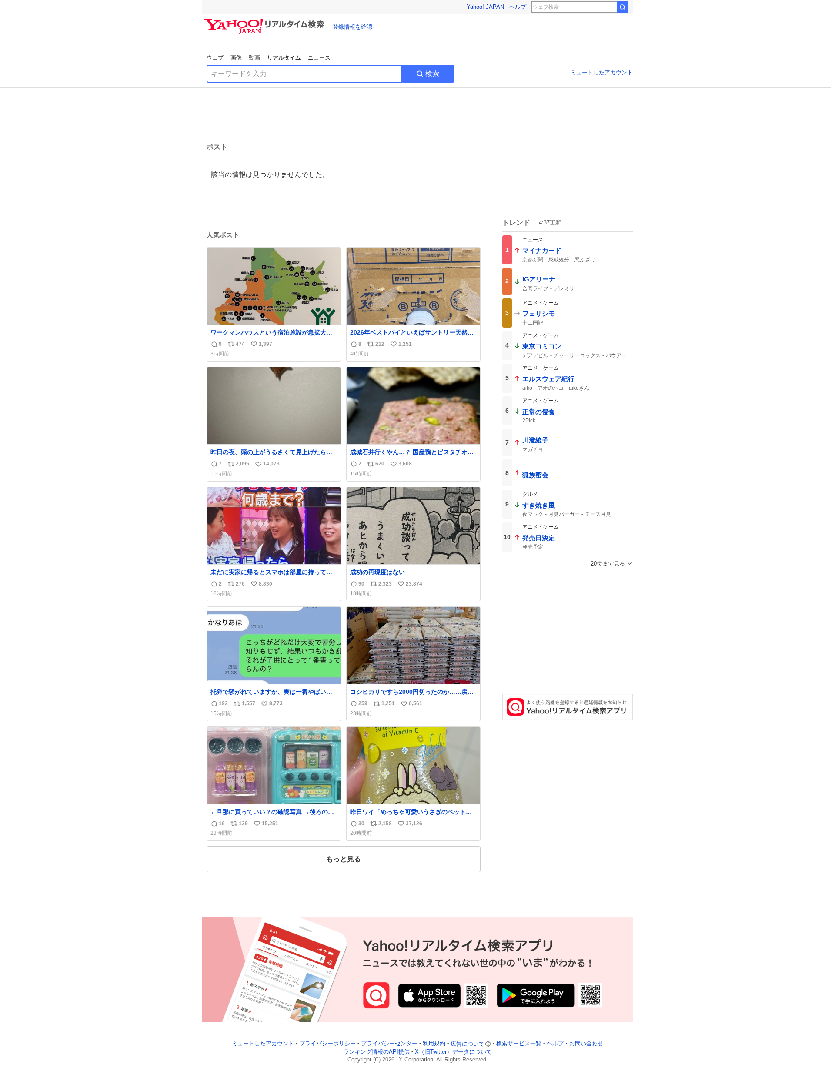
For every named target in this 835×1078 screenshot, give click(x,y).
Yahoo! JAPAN (485, 6)
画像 (236, 57)
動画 (254, 57)
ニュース (319, 57)
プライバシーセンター (389, 1044)
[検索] (622, 7)
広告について (467, 1044)
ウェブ (215, 57)
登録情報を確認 (352, 26)
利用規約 (434, 1044)
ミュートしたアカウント (602, 72)
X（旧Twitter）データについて (453, 1051)
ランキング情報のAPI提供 (377, 1051)
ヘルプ (517, 6)
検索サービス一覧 (518, 1044)
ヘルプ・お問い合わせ (575, 1044)
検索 (432, 73)
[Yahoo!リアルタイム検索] (265, 21)
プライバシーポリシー (327, 1044)
